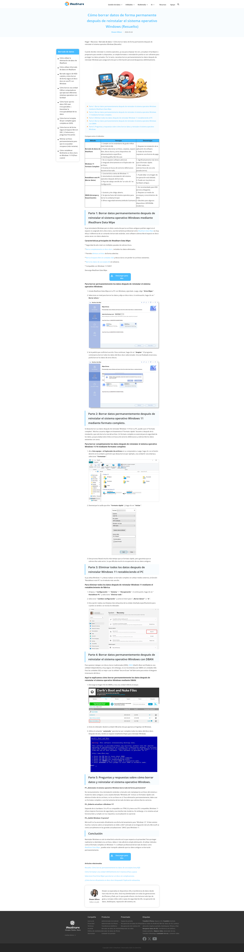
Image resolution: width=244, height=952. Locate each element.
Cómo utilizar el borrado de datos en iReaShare (68, 68)
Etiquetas (146, 917)
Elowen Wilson (116, 32)
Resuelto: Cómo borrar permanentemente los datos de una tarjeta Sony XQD (112, 868)
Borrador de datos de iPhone (111, 931)
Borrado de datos (105, 42)
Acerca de (91, 921)
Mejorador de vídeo (127, 928)
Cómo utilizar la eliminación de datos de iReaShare (68, 60)
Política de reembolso (94, 931)
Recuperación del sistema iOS (130, 926)
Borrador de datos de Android (111, 928)
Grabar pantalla (148, 931)
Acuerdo (90, 928)
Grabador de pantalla (108, 933)
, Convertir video (174, 933)
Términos (91, 926)
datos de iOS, (169, 923)
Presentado (125, 917)
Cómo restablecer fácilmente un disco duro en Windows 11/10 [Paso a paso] (69, 154)
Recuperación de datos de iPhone (131, 923)
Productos (106, 917)
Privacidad (91, 923)
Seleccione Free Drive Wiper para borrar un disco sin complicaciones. (110, 876)
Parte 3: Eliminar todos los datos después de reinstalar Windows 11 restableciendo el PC (120, 118)
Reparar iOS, (159, 921)
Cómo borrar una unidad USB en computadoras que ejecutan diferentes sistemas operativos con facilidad (69, 93)
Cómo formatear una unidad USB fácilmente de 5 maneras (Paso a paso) (111, 872)
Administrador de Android (110, 921)
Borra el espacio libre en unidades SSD (100, 258)
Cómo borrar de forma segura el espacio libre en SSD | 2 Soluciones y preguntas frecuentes (69, 131)
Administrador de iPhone (110, 923)
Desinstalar (91, 933)
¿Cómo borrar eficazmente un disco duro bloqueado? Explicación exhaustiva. (112, 880)
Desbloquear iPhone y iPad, (170, 926)
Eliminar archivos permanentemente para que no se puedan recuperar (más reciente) (69, 142)
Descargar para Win (122, 276)
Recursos (162, 5)
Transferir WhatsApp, (149, 933)
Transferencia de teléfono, (167, 928)
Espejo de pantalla (127, 921)
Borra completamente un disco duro (99, 249)
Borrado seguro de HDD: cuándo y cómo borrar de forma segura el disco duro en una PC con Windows (68, 79)
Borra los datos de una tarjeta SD (98, 262)
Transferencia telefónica (109, 926)
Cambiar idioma (69, 935)
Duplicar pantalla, (155, 926)
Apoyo (172, 5)
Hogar (87, 42)
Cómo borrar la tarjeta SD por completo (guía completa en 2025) (68, 120)
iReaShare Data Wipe (145, 231)
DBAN (131, 665)
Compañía (92, 917)
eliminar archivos (98, 253)
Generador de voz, (169, 931)
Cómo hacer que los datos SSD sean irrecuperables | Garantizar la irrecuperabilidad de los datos (68, 108)
